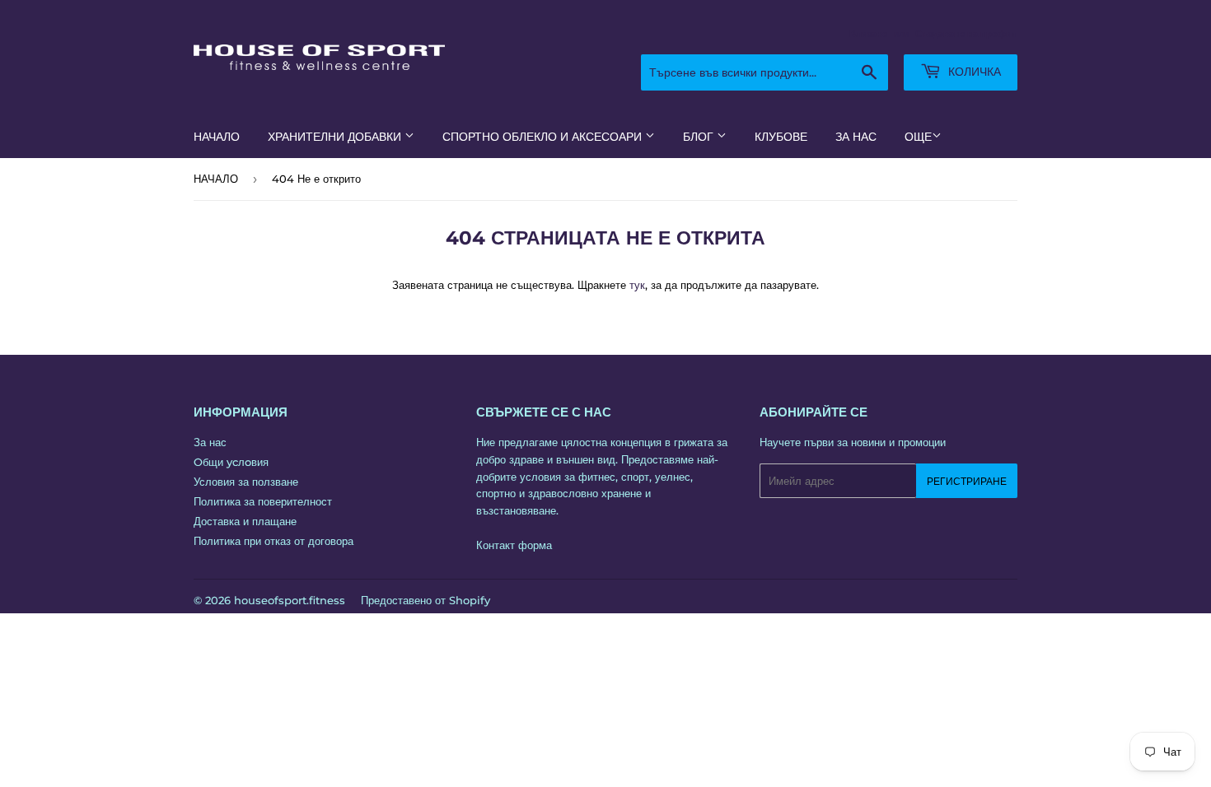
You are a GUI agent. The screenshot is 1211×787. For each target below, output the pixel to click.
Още (918, 136)
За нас (210, 442)
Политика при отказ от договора (273, 540)
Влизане (868, 34)
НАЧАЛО (217, 136)
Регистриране (967, 481)
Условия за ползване (246, 481)
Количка (973, 71)
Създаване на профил (966, 34)
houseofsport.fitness (289, 600)
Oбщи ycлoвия (231, 461)
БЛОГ (700, 136)
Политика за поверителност (263, 501)
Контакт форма (514, 545)
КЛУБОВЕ (781, 136)
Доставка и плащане (245, 521)
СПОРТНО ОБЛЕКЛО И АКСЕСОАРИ (543, 136)
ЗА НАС (856, 136)
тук (637, 284)
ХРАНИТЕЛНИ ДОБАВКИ (336, 136)
